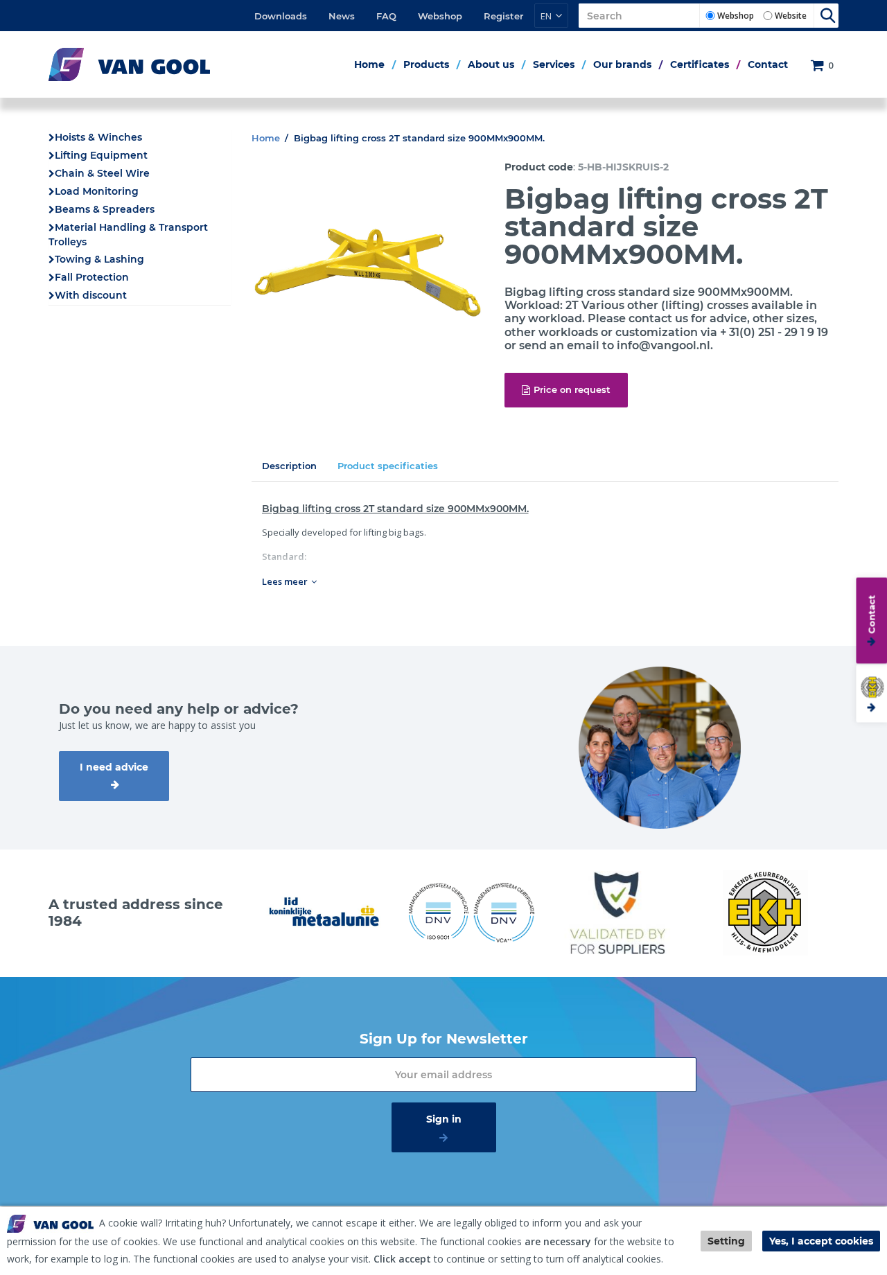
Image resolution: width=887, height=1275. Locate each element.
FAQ (386, 15)
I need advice (114, 767)
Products (426, 64)
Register (503, 15)
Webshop (440, 15)
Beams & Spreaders (105, 209)
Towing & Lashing (99, 259)
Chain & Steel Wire (102, 173)
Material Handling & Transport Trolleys (128, 234)
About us (491, 64)
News (341, 15)
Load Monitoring (97, 191)
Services (553, 64)
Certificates (699, 64)
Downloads (280, 15)
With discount (91, 295)
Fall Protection (92, 277)
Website (791, 15)
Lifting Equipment (101, 155)
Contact (768, 64)
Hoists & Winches (98, 137)
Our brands (622, 64)
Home (369, 64)
